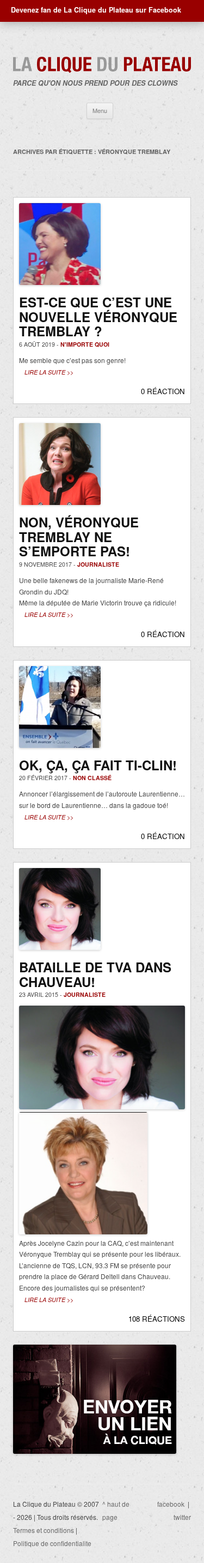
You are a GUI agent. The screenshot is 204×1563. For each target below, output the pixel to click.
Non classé (92, 778)
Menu (99, 110)
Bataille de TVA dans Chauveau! (95, 974)
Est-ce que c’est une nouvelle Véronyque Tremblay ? (98, 316)
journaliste (98, 564)
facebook (170, 1503)
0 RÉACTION (163, 391)
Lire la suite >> (48, 372)
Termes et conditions (43, 1530)
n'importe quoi (84, 344)
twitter (182, 1517)
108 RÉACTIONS (156, 1319)
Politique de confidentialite (52, 1543)
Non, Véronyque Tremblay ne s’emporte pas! (79, 536)
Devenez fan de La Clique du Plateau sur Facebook (96, 10)
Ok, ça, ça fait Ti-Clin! (98, 765)
